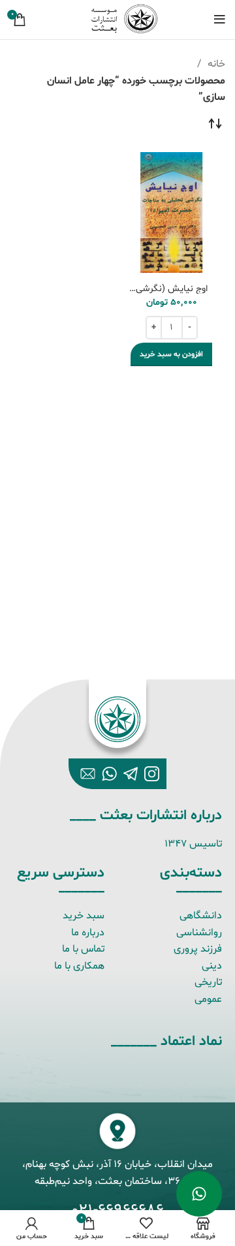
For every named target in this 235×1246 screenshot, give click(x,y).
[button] (171, 354)
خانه (215, 64)
